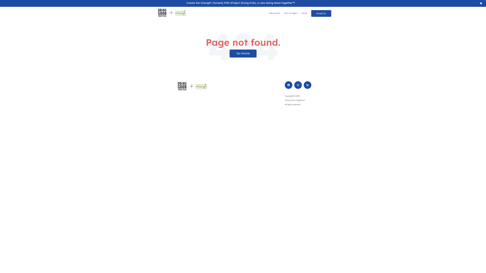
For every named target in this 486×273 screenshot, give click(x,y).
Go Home (243, 53)
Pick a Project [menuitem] (291, 13)
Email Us (321, 13)
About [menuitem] (304, 13)
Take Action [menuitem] (274, 13)
